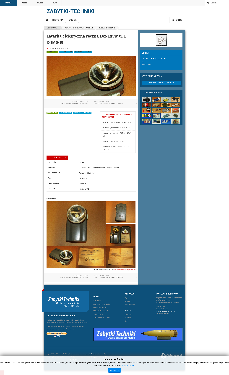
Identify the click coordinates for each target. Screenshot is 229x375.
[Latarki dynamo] (175, 99)
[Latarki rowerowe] (156, 105)
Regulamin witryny (100, 311)
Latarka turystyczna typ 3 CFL (113, 141)
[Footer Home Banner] (137, 334)
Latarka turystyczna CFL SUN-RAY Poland (117, 122)
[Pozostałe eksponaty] (175, 121)
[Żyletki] (156, 121)
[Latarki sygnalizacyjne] (166, 110)
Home (47, 20)
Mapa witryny (130, 305)
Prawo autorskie (100, 307)
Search (127, 301)
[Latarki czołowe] (166, 99)
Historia (58, 19)
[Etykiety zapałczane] (146, 115)
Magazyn (8, 3)
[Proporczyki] (166, 115)
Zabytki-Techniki (91, 354)
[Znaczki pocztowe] (146, 121)
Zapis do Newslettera (101, 317)
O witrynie (97, 301)
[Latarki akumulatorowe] (156, 99)
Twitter (128, 318)
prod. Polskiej (52, 52)
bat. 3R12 (88, 52)
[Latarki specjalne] (156, 110)
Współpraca (98, 314)
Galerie (40, 3)
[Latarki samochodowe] (146, 110)
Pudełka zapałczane (107, 28)
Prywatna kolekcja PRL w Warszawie (78, 28)
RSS (126, 321)
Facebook (128, 315)
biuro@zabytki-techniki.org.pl (165, 311)
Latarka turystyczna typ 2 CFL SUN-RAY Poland (116, 134)
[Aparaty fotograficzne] (146, 99)
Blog (55, 3)
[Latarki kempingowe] (146, 105)
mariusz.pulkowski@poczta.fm (125, 270)
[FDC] (156, 115)
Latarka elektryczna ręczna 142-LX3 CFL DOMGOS (117, 148)
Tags (126, 298)
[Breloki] (166, 121)
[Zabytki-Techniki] (64, 302)
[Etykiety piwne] (175, 110)
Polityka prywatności (101, 304)
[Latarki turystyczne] (166, 105)
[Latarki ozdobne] (175, 105)
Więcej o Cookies (128, 365)
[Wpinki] (175, 115)
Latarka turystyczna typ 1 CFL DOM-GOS (117, 128)
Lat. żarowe (79, 52)
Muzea (72, 19)
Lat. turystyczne (66, 52)
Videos (24, 3)
